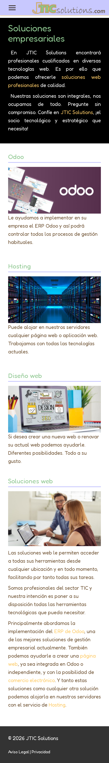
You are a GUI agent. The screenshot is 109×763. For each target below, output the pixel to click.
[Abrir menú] (12, 8)
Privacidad (41, 751)
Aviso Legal (18, 751)
